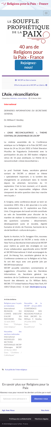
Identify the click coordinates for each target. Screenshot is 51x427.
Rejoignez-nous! (29, 65)
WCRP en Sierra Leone (27, 80)
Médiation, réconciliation (18, 98)
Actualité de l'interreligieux (16, 369)
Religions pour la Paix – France (27, 4)
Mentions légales (41, 419)
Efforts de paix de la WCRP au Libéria (29, 85)
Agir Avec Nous (8, 410)
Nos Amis (45, 410)
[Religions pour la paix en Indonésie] (14, 315)
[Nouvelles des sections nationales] (14, 343)
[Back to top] (45, 421)
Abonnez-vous (41, 398)
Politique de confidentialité (20, 419)
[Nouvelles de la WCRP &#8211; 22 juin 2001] (34, 315)
